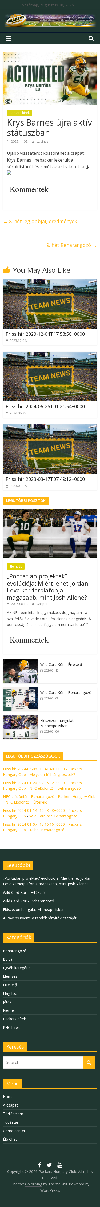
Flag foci (10, 993)
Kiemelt (9, 1010)
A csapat (10, 1105)
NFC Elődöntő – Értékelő (26, 802)
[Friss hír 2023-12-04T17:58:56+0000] (50, 282)
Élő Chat (10, 1139)
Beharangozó (14, 950)
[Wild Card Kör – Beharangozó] (20, 690)
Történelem (13, 1113)
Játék (7, 1001)
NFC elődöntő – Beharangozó (55, 788)
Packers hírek (20, 113)
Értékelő (10, 984)
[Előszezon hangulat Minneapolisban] (20, 718)
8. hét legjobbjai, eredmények (40, 221)
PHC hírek (11, 1027)
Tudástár (10, 1122)
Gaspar (42, 604)
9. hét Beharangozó (71, 245)
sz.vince (42, 141)
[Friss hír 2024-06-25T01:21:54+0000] (50, 355)
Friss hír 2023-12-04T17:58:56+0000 (45, 334)
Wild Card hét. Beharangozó (53, 816)
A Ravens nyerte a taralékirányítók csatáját (40, 917)
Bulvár (8, 959)
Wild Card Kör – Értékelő (61, 664)
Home (8, 1096)
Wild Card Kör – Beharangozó (65, 692)
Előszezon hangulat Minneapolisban (57, 723)
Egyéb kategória (17, 967)
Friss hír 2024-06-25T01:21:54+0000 (45, 406)
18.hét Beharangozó (47, 829)
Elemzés (16, 566)
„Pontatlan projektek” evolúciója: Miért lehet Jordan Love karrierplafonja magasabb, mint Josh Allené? (47, 586)
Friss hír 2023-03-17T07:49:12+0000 (45, 479)
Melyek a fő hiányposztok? (52, 774)
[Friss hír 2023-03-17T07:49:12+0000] (50, 428)
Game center (14, 1130)
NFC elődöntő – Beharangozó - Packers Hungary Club (49, 796)
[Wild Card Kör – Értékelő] (20, 662)
